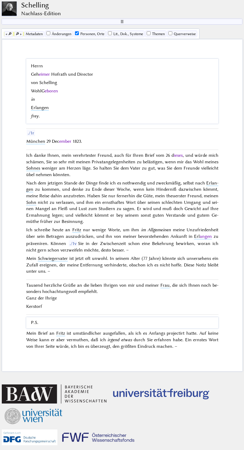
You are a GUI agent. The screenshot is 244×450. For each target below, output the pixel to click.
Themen (158, 34)
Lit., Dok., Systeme (128, 34)
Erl (203, 236)
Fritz (76, 229)
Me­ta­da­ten (34, 34)
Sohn (31, 202)
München (35, 141)
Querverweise (185, 34)
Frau (165, 285)
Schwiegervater (53, 258)
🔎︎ (10, 34)
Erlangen (40, 107)
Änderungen (61, 34)
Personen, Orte (92, 34)
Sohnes (33, 168)
